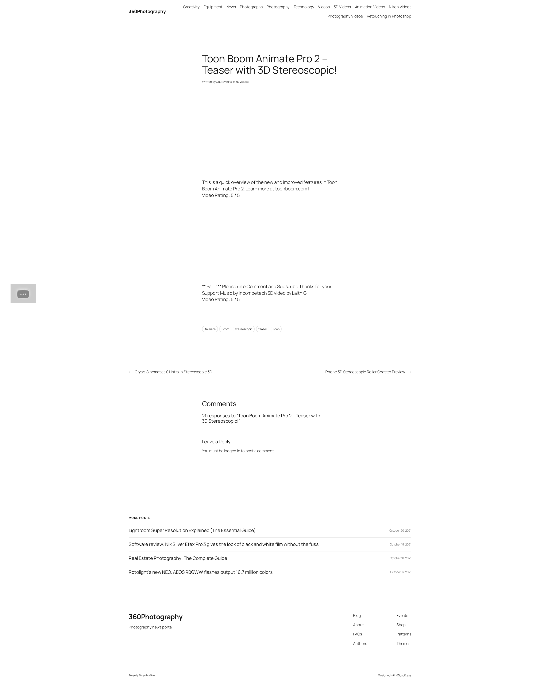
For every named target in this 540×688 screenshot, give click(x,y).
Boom (225, 329)
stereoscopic (243, 329)
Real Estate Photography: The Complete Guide (178, 558)
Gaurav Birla (224, 82)
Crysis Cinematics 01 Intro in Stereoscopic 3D (173, 371)
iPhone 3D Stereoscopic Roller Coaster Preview (365, 371)
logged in (232, 450)
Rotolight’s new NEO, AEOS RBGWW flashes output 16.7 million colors (201, 572)
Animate (210, 329)
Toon (276, 329)
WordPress (404, 675)
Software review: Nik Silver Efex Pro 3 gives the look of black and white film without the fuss (224, 544)
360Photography (147, 11)
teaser (262, 329)
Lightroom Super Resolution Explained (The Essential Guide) (192, 530)
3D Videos (242, 82)
